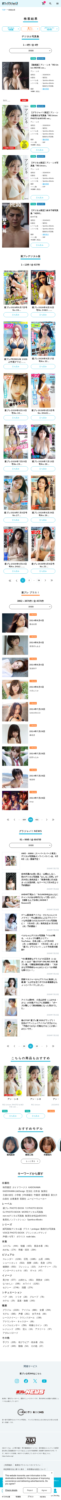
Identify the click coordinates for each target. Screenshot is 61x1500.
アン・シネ (34, 71)
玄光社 (29, 1191)
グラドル (12, 1310)
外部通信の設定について (36, 1469)
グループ (37, 1297)
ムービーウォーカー (37, 1199)
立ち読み (40, 150)
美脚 (33, 1263)
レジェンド (12, 1329)
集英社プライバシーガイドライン (28, 1465)
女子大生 (40, 1314)
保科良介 (46, 234)
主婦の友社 (8, 1195)
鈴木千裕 (33, 217)
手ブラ (10, 1342)
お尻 (45, 1259)
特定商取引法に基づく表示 (14, 1469)
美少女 (10, 1280)
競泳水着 (42, 1246)
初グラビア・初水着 (31, 1342)
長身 (47, 1263)
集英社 (44, 1191)
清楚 (28, 1287)
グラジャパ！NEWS (49, 29)
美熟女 (43, 1280)
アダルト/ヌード (10, 1333)
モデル (10, 1314)
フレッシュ (27, 1266)
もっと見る (30, 1161)
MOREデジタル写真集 (32, 1212)
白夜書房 (14, 1199)
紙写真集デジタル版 (12, 1229)
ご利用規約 (8, 1465)
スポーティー (48, 1266)
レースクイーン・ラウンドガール (23, 1317)
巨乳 (30, 1259)
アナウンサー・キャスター (19, 1321)
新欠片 (54, 1195)
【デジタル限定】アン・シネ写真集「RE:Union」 (44, 164)
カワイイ (32, 1283)
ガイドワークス (19, 1187)
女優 (46, 1310)
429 (24, 820)
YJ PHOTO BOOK (34, 1208)
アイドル (30, 1310)
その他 (37, 1346)
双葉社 (23, 1199)
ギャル (37, 1270)
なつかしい (12, 1283)
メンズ (10, 1346)
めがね (10, 1249)
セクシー (12, 1287)
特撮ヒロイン (39, 1325)
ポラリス (21, 1236)
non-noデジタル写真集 (13, 1216)
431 (36, 820)
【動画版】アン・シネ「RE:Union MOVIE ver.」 (44, 66)
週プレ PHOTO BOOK (13, 1208)
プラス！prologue (31, 1229)
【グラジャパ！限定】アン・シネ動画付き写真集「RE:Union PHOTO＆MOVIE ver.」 (44, 115)
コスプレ (11, 1246)
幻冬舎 (37, 1191)
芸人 (28, 1329)
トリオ (22, 1297)
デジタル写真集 (11, 29)
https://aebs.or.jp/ (7, 1456)
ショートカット (14, 1263)
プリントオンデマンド (36, 1233)
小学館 (17, 1195)
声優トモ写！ (9, 1236)
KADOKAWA (34, 1187)
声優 (24, 1314)
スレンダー (13, 1259)
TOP (4, 10)
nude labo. (31, 1236)
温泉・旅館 (26, 1300)
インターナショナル (16, 1270)
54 (39, 580)
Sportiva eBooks (35, 1219)
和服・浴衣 (27, 1249)
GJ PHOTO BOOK (12, 1212)
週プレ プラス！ (30, 29)
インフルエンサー (15, 1325)
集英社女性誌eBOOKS (36, 1216)
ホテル (9, 1300)
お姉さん (26, 1280)
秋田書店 (7, 1187)
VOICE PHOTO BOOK (13, 1233)
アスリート (44, 1329)
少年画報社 (27, 1195)
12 (37, 1046)
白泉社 (6, 1199)
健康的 (10, 1266)
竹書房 (37, 1195)
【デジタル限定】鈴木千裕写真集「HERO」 (44, 211)
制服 (27, 1246)
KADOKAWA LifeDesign (14, 1191)
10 (24, 1046)
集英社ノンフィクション (14, 1219)
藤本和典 (46, 89)
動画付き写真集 (48, 1229)
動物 (24, 1346)
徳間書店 (45, 1195)
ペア (8, 1297)
